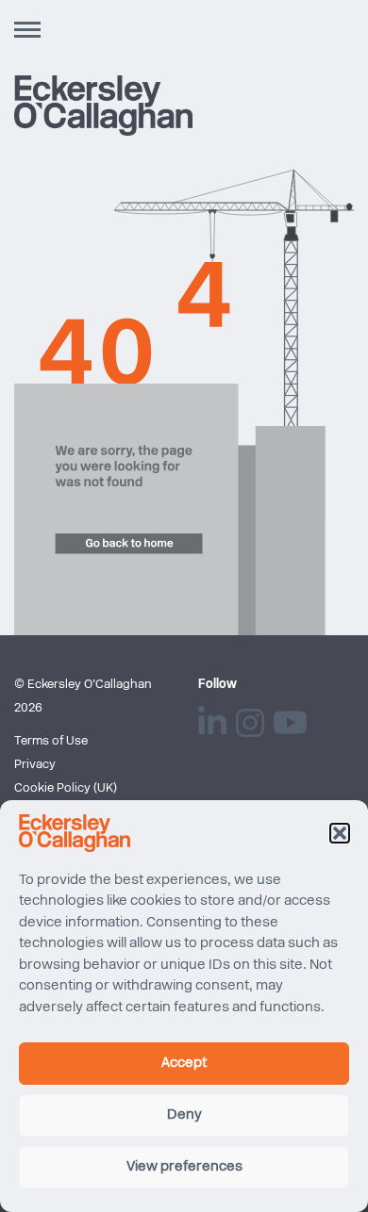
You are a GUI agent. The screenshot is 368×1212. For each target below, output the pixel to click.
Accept (184, 1063)
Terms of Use (51, 741)
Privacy (35, 765)
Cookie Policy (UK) (65, 788)
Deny (184, 1115)
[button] (339, 833)
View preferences (184, 1167)
